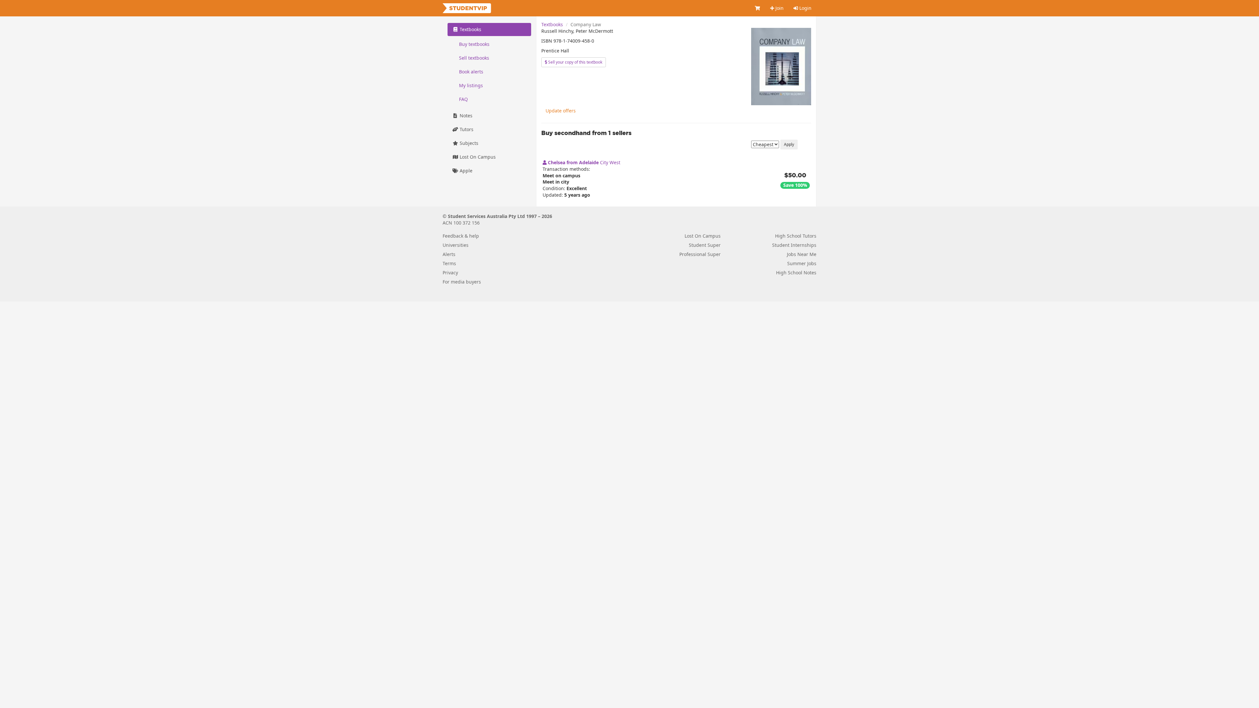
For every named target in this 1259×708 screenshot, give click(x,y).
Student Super (705, 245)
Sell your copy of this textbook (574, 62)
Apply (789, 144)
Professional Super (700, 254)
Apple (465, 170)
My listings (471, 85)
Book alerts (471, 72)
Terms (449, 263)
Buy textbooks (474, 44)
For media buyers (462, 282)
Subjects (468, 143)
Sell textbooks (474, 58)
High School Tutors (795, 236)
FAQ (463, 99)
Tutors (465, 129)
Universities (456, 245)
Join (779, 8)
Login (804, 8)
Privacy (450, 272)
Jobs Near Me (801, 254)
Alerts (449, 254)
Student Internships (794, 245)
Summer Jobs (801, 263)
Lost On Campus (477, 157)
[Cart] (758, 8)
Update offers (561, 111)
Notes (465, 115)
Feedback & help (461, 236)
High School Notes (796, 272)
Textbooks (552, 24)
